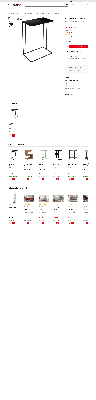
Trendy (61, 9)
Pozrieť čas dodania (72, 61)
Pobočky (72, 9)
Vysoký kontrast (82, 1)
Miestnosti (10, 9)
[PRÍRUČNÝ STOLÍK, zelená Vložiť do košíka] (43, 179)
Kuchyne (66, 9)
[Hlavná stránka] (8, 13)
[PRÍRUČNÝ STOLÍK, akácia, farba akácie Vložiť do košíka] (28, 179)
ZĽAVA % (57, 9)
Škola (20, 9)
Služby (76, 9)
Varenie (40, 9)
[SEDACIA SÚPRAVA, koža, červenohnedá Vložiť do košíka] (87, 223)
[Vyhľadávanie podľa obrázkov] (66, 5)
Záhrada (24, 9)
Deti (48, 9)
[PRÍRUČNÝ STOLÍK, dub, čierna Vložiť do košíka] (72, 179)
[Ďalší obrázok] (88, 163)
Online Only (30, 9)
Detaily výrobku (69, 94)
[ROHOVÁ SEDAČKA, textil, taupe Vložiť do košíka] (72, 223)
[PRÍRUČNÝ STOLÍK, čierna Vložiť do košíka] (13, 135)
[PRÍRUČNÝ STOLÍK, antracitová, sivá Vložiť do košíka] (87, 179)
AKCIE (52, 9)
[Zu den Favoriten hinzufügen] (66, 46)
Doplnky (35, 9)
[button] (10, 19)
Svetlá (45, 9)
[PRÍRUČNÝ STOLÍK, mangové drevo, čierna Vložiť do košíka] (57, 179)
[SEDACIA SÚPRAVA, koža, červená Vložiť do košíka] (28, 223)
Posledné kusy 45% (70, 27)
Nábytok (15, 9)
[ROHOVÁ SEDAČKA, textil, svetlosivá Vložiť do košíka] (43, 223)
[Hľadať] (26, 5)
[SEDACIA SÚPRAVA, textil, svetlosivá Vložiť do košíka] (57, 223)
